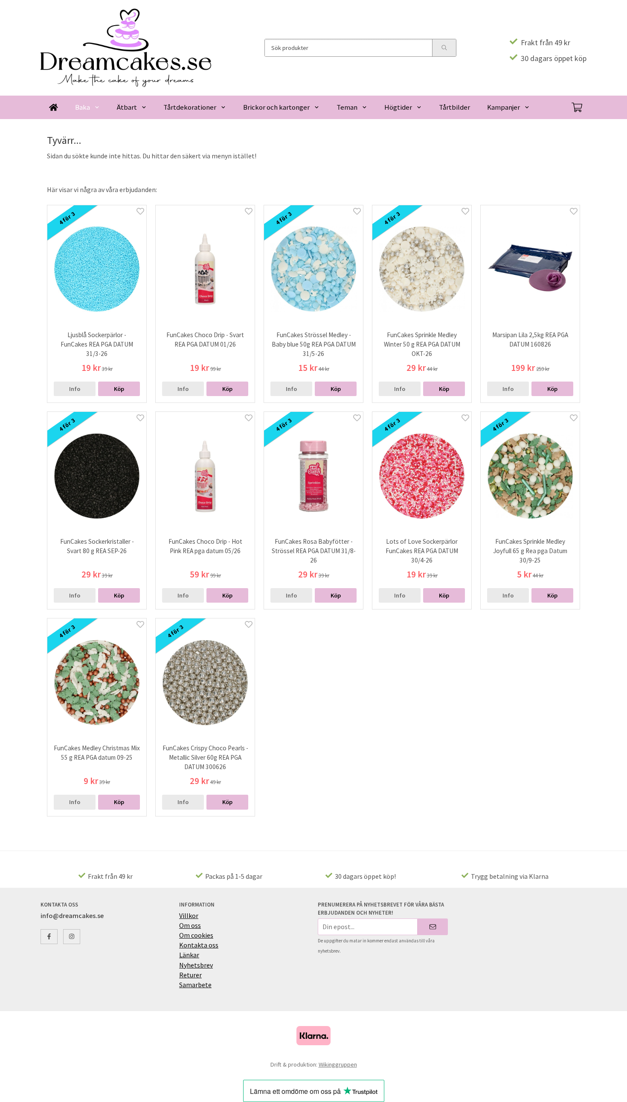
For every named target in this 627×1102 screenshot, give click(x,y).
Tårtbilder (454, 107)
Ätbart (127, 107)
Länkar (189, 954)
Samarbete (195, 984)
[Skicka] (433, 926)
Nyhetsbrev (196, 965)
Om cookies (196, 935)
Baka (82, 107)
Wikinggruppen (338, 1064)
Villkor (188, 915)
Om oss (190, 925)
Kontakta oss (198, 945)
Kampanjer (503, 107)
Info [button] (74, 389)
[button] (119, 389)
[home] (54, 107)
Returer (190, 975)
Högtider (398, 107)
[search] (444, 47)
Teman (347, 107)
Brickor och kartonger (276, 107)
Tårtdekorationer (189, 107)
